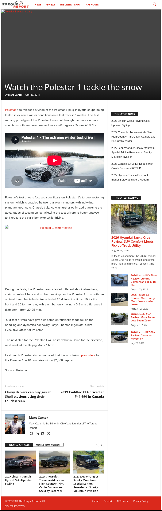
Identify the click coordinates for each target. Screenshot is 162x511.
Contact (108, 501)
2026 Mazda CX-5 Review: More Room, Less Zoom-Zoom (143, 317)
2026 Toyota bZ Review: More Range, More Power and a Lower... (143, 299)
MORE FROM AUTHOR (48, 444)
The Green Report (71, 4)
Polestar (10, 109)
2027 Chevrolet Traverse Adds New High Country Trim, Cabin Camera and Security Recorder (51, 484)
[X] (48, 433)
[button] (154, 4)
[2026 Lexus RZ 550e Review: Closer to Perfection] (119, 337)
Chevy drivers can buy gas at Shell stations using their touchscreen (28, 396)
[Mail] (43, 433)
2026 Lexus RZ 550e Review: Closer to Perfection (143, 335)
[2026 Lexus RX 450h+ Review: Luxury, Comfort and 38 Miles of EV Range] (119, 280)
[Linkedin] (37, 433)
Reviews (50, 4)
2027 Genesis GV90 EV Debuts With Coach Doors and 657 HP (132, 166)
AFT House (92, 4)
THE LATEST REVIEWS (126, 197)
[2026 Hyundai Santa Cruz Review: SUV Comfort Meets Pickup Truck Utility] (134, 219)
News (38, 4)
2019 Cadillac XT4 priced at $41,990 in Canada (82, 394)
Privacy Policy (140, 501)
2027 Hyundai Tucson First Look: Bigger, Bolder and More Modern (130, 177)
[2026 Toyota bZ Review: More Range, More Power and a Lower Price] (119, 299)
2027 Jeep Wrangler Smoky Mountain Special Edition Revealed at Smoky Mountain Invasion (85, 484)
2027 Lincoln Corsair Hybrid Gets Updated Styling (18, 480)
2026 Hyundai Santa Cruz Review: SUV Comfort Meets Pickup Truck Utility (132, 241)
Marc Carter (15, 94)
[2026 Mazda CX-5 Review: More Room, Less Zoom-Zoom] (119, 319)
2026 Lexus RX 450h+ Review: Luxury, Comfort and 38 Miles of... (144, 280)
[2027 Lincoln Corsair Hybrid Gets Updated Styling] (20, 462)
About (95, 501)
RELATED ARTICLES (19, 444)
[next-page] (102, 445)
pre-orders (88, 355)
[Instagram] (32, 433)
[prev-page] (97, 445)
